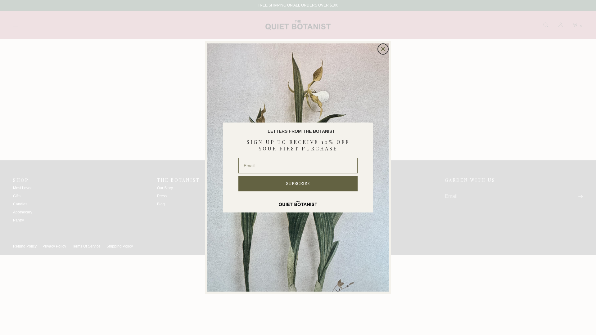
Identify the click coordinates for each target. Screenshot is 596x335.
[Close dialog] (383, 49)
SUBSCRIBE (298, 183)
